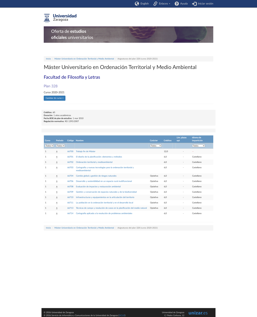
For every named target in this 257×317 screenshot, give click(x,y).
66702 (70, 162)
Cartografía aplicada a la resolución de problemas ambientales (104, 213)
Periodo (59, 141)
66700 (70, 151)
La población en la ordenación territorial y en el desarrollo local (104, 203)
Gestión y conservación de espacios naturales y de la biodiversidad (106, 192)
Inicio (48, 59)
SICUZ (122, 315)
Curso (47, 141)
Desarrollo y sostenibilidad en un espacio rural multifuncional (104, 181)
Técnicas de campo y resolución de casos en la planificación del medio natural (111, 208)
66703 (70, 168)
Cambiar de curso (54, 98)
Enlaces (163, 3)
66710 (70, 197)
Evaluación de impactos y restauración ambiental (98, 187)
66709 (70, 192)
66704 (70, 176)
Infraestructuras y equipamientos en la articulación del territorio (105, 197)
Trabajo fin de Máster (85, 151)
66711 (70, 203)
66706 (70, 181)
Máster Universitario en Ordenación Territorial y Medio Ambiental (84, 59)
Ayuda (183, 3)
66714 (70, 213)
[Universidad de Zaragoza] (60, 18)
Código (70, 141)
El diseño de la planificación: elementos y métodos (99, 157)
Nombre (79, 141)
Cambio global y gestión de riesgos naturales (96, 176)
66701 (70, 157)
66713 (70, 208)
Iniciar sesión (204, 3)
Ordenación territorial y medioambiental (94, 162)
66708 (70, 187)
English (144, 3)
